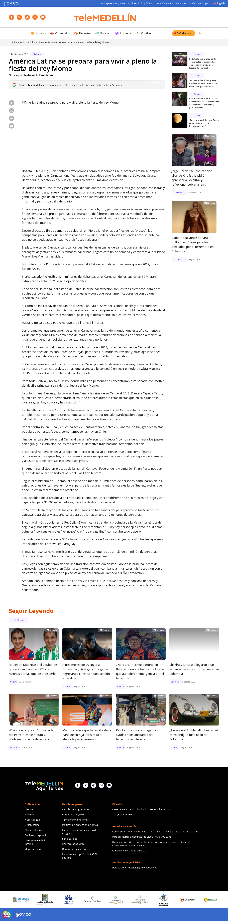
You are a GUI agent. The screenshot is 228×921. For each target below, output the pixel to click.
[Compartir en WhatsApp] (11, 118)
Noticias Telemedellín (38, 75)
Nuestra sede (32, 819)
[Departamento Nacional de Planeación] (93, 900)
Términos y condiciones (75, 819)
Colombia (179, 192)
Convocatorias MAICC (74, 843)
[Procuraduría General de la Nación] (140, 899)
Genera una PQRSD (73, 814)
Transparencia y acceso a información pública (126, 3)
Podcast (102, 33)
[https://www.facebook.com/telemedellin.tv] (77, 785)
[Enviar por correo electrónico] (11, 126)
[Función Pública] (69, 899)
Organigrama (32, 824)
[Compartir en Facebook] (11, 103)
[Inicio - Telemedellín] (105, 17)
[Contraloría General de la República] (164, 899)
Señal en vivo (185, 33)
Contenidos (60, 33)
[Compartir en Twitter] (11, 110)
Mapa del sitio (33, 849)
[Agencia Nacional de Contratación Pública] (117, 899)
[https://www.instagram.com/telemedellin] (101, 785)
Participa (203, 3)
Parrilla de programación (76, 809)
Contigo (143, 33)
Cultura (33, 42)
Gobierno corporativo (36, 835)
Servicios (30, 814)
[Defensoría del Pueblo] (45, 899)
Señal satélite (69, 838)
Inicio (15, 42)
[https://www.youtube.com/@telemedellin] (109, 785)
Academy (123, 33)
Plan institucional (34, 830)
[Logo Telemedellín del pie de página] (44, 785)
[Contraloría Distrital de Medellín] (188, 899)
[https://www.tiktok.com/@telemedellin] (93, 785)
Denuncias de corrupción (76, 849)
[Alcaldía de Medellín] (22, 899)
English (220, 3)
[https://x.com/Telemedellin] (85, 785)
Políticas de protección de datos (80, 824)
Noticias (38, 33)
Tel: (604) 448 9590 (122, 814)
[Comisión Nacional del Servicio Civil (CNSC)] (212, 899)
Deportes (82, 33)
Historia (29, 809)
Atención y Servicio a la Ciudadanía (175, 3)
